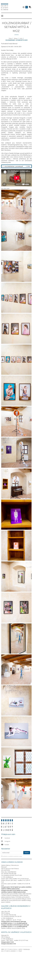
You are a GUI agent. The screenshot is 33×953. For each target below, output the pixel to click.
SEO (2, 951)
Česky (10, 38)
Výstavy (15, 38)
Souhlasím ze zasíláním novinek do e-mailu (12, 856)
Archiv (21, 38)
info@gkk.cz (9, 877)
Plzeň (20, 951)
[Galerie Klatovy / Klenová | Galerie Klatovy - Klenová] (4, 6)
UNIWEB (13, 951)
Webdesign (26, 949)
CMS (7, 951)
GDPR (20, 949)
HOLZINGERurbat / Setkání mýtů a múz (17, 40)
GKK (2, 949)
